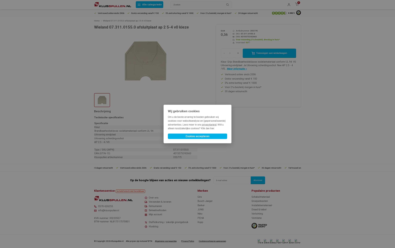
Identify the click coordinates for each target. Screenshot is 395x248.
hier (212, 128)
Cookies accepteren (197, 136)
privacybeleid (209, 124)
